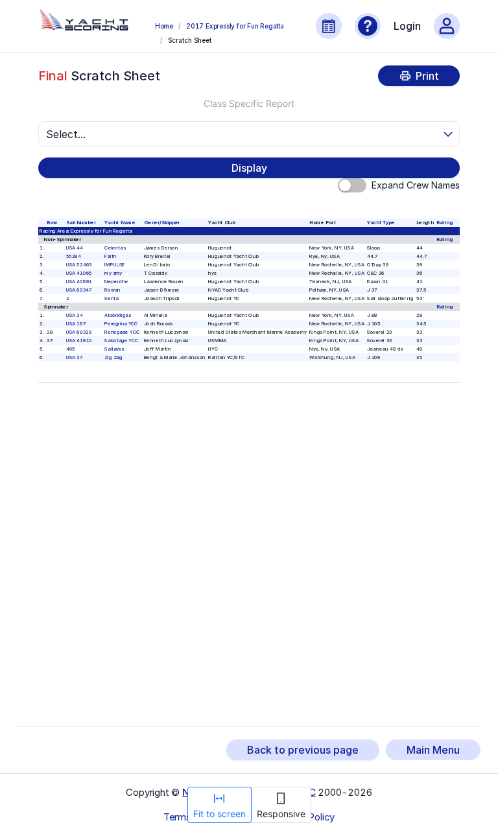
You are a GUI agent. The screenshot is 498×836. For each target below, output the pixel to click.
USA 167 (76, 324)
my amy (114, 273)
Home (164, 26)
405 (70, 349)
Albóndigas (118, 315)
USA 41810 (79, 340)
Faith (111, 256)
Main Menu (433, 749)
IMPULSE (115, 265)
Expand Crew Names (416, 185)
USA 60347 (79, 290)
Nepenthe (116, 281)
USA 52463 (79, 265)
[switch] (352, 185)
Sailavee (115, 349)
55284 (73, 256)
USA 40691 (79, 281)
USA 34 (74, 315)
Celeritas (115, 248)
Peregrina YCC (121, 324)
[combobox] (243, 134)
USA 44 (75, 248)
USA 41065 (79, 273)
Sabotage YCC (122, 340)
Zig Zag (114, 357)
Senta (112, 298)
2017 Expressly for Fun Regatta (235, 26)
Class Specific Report (249, 103)
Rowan (113, 290)
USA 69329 (79, 332)
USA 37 (74, 357)
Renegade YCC (122, 332)
